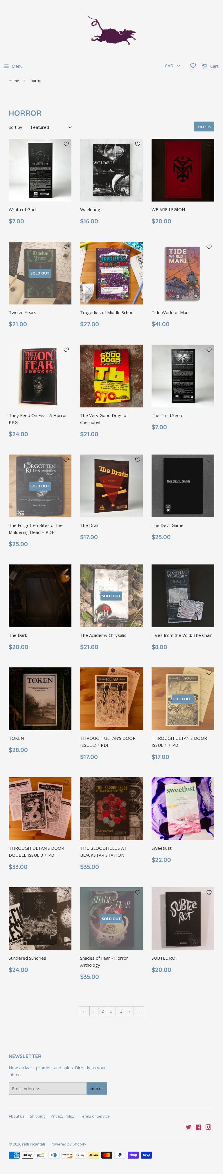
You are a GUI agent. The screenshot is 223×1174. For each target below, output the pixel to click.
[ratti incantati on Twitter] (188, 1128)
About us (16, 1116)
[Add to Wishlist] (66, 144)
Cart (214, 66)
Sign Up (96, 1088)
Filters (204, 126)
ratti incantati (33, 1144)
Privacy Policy (63, 1116)
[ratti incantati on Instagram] (208, 1128)
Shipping (37, 1116)
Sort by (15, 127)
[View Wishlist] (193, 65)
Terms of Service (95, 1116)
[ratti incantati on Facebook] (198, 1128)
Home (14, 80)
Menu (17, 66)
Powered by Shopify (68, 1144)
